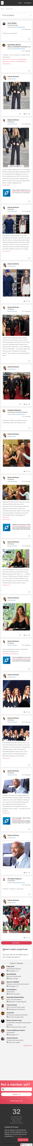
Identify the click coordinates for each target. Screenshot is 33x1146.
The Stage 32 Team (16, 1117)
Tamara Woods (12, 1005)
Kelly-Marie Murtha (14, 45)
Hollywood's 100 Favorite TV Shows (21, 524)
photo (14, 79)
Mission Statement (16, 1119)
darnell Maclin (11, 974)
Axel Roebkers (12, 989)
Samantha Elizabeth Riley (15, 997)
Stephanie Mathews (14, 410)
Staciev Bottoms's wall (19, 27)
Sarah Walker (12, 23)
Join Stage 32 (27, 3)
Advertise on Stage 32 (16, 1123)
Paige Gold (10, 966)
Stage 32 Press (16, 1121)
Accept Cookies (23, 1140)
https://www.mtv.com (16, 819)
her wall (15, 124)
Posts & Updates (8, 15)
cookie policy (18, 1136)
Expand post (6, 63)
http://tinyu (5, 517)
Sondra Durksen (12, 1038)
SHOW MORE (16, 943)
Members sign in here (16, 1101)
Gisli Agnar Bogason (15, 879)
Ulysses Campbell (13, 982)
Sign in (20, 3)
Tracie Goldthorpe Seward (16, 1030)
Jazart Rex (10, 1013)
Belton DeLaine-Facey (14, 1020)
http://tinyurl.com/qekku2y (10, 654)
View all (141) (27, 1045)
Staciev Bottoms (13, 76)
